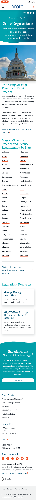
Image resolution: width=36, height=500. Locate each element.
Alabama (5, 152)
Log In (33, 2)
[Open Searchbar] (33, 7)
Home (11, 18)
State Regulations (9, 414)
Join (5, 2)
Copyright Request (20, 489)
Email (4, 439)
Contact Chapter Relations (14, 473)
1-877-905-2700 (8, 445)
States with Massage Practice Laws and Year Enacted (13, 270)
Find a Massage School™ (11, 403)
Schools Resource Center (11, 410)
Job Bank (5, 406)
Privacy (9, 489)
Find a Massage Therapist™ (12, 399)
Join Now (18, 380)
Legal (3, 489)
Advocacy (5, 418)
